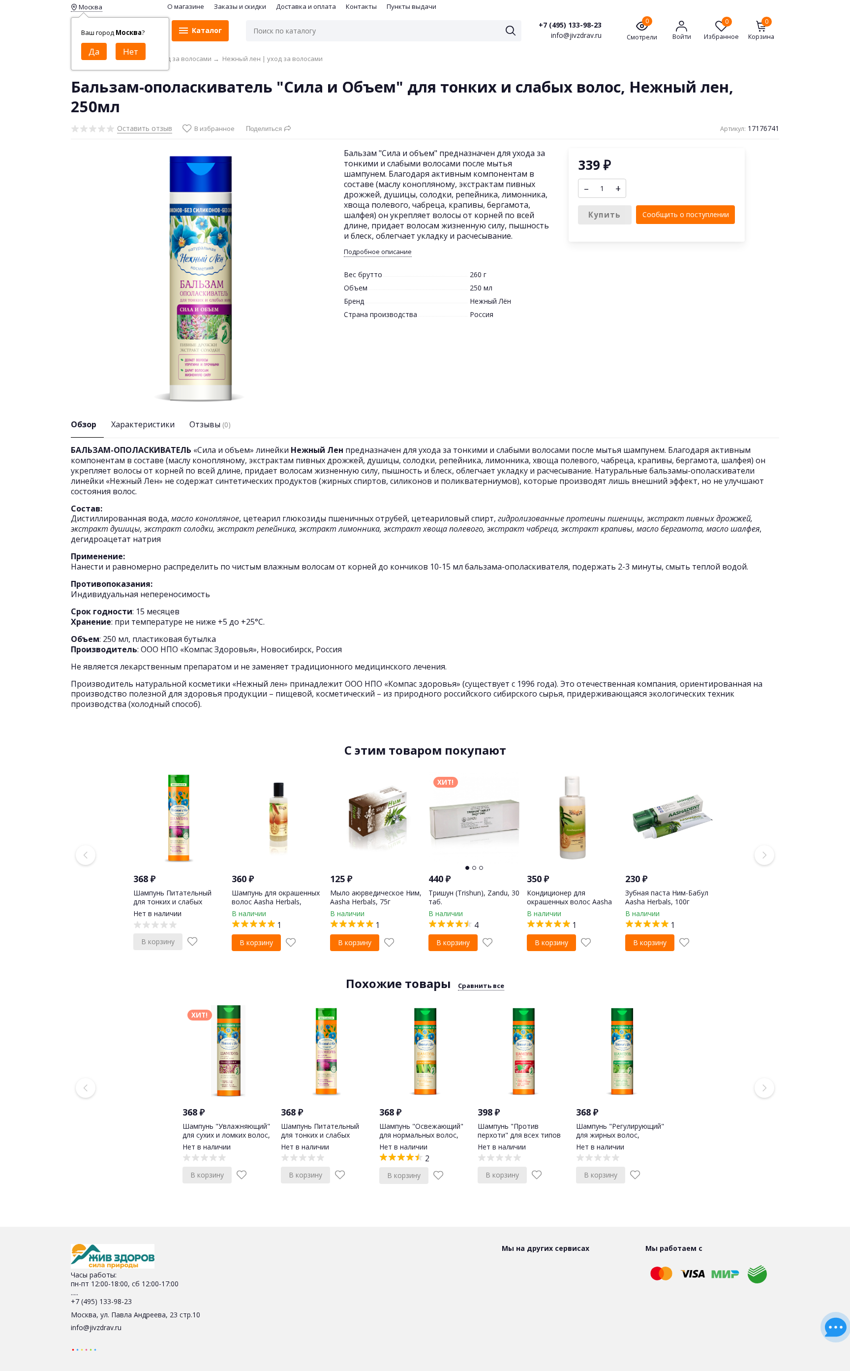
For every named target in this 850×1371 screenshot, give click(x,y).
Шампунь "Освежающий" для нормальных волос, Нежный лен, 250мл (421, 1134)
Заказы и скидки (240, 6)
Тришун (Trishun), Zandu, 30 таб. (473, 897)
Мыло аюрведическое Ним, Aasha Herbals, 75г (376, 897)
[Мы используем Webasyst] (84, 1349)
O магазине (185, 6)
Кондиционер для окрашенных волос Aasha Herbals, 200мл (569, 901)
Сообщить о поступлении (685, 214)
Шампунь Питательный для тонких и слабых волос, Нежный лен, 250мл (178, 901)
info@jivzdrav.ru (96, 1327)
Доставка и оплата (306, 6)
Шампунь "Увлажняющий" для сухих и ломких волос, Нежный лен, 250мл (226, 1134)
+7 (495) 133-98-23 (570, 25)
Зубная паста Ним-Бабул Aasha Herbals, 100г (666, 897)
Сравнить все (481, 985)
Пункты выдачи (411, 6)
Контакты (361, 6)
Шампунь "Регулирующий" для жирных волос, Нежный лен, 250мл (620, 1134)
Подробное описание (378, 252)
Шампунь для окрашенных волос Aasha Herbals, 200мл (276, 901)
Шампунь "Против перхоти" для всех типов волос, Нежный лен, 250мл (522, 1134)
